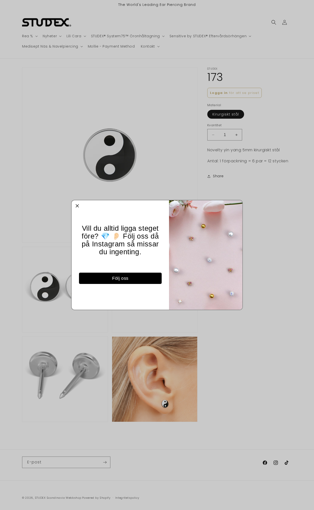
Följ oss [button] (120, 278)
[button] (77, 206)
